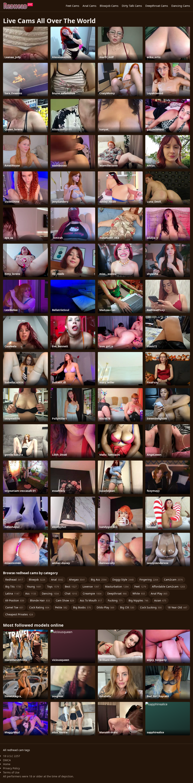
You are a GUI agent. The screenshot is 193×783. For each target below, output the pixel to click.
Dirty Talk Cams (132, 6)
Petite (61, 607)
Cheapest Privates (19, 614)
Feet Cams (72, 6)
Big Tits (13, 586)
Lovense (91, 586)
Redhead (14, 579)
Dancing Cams (180, 6)
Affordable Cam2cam (168, 586)
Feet (140, 586)
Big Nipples (138, 600)
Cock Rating (39, 607)
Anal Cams (89, 6)
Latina (12, 593)
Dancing (50, 593)
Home (6, 764)
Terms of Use (11, 772)
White (138, 593)
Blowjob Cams (109, 6)
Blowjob (37, 579)
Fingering (148, 579)
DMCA (7, 760)
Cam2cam (173, 579)
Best (71, 586)
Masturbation (117, 586)
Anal (57, 579)
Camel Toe (14, 607)
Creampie (92, 593)
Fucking (115, 600)
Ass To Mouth (91, 600)
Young (34, 586)
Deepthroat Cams (156, 6)
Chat (71, 593)
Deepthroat (117, 593)
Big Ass (98, 579)
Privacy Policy (11, 768)
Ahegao (77, 579)
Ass (30, 593)
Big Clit (127, 607)
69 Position (14, 600)
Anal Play (159, 593)
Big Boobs (82, 607)
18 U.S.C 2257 (11, 756)
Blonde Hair (40, 600)
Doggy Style (123, 579)
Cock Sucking (151, 607)
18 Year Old (177, 607)
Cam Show (65, 600)
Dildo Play (105, 607)
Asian (160, 600)
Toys (53, 586)
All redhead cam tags (16, 750)
